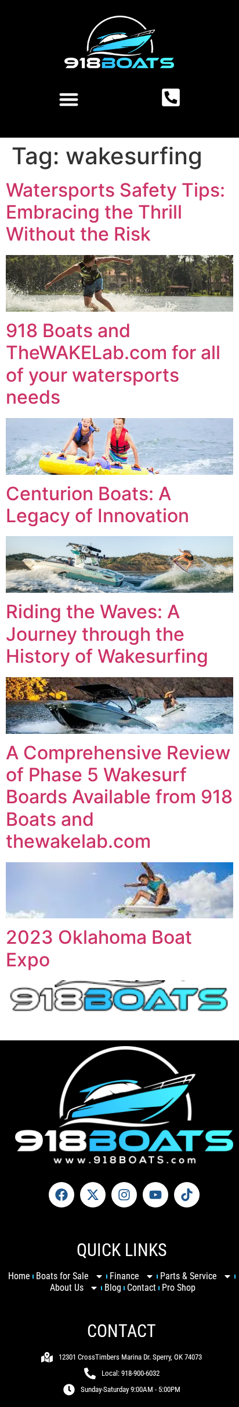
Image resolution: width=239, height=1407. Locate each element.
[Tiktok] (187, 1194)
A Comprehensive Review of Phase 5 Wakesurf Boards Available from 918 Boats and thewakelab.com (119, 797)
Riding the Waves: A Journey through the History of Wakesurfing (107, 633)
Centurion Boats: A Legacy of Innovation (97, 504)
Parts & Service (188, 1276)
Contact (141, 1287)
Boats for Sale (62, 1276)
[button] (68, 99)
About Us (67, 1287)
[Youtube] (155, 1194)
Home (19, 1276)
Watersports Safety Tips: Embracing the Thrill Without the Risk (115, 212)
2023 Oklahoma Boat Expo (99, 948)
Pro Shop (178, 1287)
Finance (124, 1276)
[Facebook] (61, 1194)
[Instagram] (124, 1194)
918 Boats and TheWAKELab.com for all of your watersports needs (113, 363)
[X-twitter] (93, 1194)
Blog (112, 1287)
